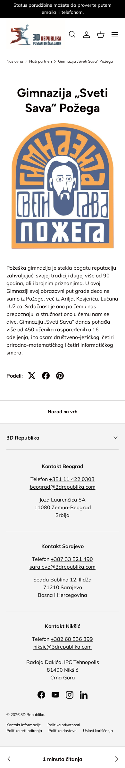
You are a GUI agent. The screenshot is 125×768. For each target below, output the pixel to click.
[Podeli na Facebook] (46, 376)
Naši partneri (40, 61)
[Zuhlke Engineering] (9, 759)
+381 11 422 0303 (72, 479)
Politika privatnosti (63, 724)
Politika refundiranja (24, 730)
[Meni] (115, 35)
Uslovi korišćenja (98, 730)
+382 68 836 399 (72, 639)
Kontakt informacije (23, 724)
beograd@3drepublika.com (63, 487)
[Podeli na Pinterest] (60, 376)
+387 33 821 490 (72, 559)
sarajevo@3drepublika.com (62, 566)
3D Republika (32, 714)
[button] (101, 35)
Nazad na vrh (62, 412)
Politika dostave (62, 730)
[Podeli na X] (32, 376)
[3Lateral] (116, 759)
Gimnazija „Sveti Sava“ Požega (85, 61)
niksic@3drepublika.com (62, 646)
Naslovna (14, 61)
